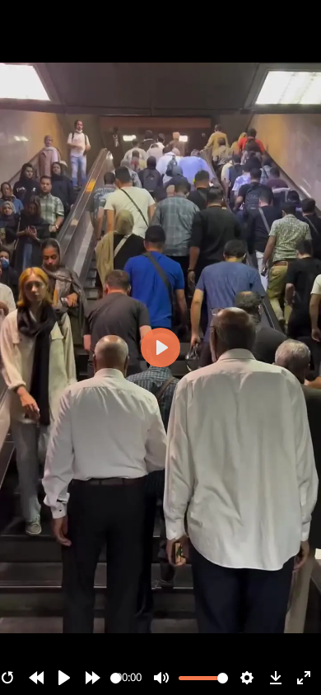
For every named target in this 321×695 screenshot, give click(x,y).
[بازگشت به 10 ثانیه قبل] (36, 678)
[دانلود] (276, 678)
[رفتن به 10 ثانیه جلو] (93, 678)
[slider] (115, 678)
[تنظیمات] (247, 678)
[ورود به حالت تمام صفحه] (304, 678)
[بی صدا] (161, 678)
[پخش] (64, 678)
